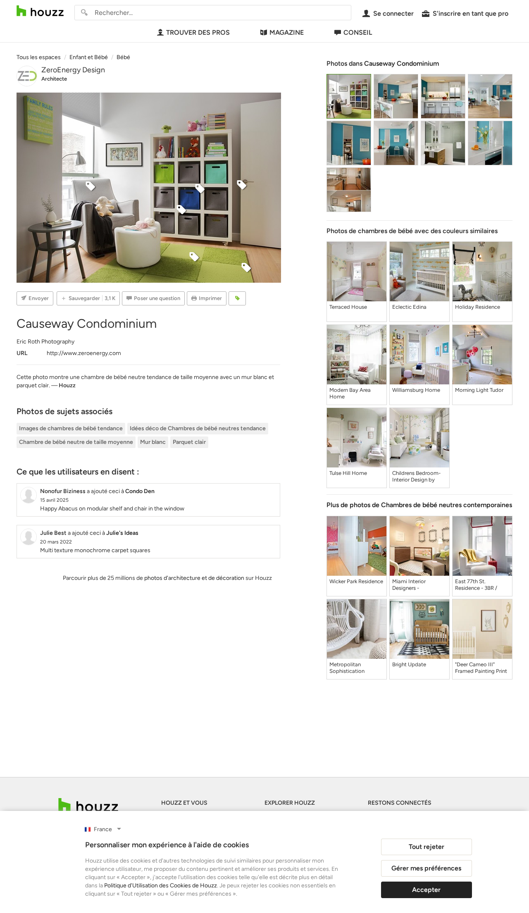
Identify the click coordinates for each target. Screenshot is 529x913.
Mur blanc (153, 442)
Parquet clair (189, 442)
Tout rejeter (426, 847)
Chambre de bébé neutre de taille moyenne (76, 442)
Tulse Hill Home (348, 473)
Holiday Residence (477, 307)
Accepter (426, 890)
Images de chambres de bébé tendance (71, 428)
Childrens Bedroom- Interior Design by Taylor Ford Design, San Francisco (416, 476)
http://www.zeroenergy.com (84, 353)
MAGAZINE (286, 32)
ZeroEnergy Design (73, 69)
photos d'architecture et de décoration (194, 578)
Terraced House (348, 307)
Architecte (54, 79)
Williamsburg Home (416, 390)
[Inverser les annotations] (237, 298)
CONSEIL (357, 32)
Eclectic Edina (409, 307)
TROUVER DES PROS (198, 32)
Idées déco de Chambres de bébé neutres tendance (198, 428)
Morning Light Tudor (479, 390)
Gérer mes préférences (426, 868)
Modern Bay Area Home (350, 393)
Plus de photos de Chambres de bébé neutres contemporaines (419, 505)
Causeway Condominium (401, 63)
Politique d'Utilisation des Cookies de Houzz (160, 885)
